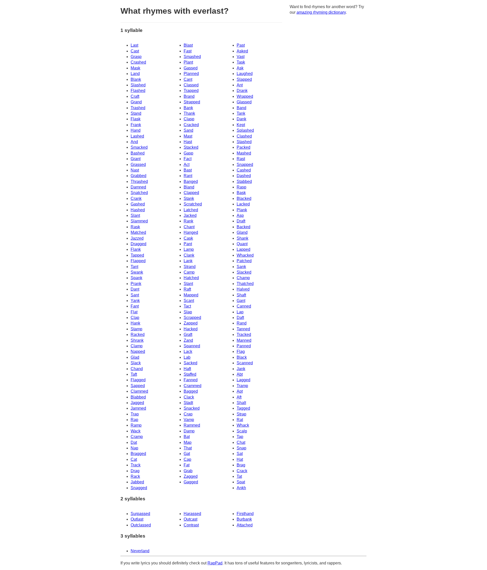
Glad (135, 357)
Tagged (243, 408)
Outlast (137, 519)
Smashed (192, 56)
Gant (241, 300)
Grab (188, 471)
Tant (134, 266)
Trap (135, 414)
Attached (245, 525)
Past (241, 45)
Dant (135, 289)
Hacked (191, 329)
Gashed (138, 204)
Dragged (138, 244)
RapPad (214, 563)
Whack (243, 425)
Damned (138, 187)
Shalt (241, 403)
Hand (136, 130)
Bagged (191, 391)
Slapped (244, 79)
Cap (187, 459)
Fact (188, 159)
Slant (135, 215)
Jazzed (137, 238)
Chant (189, 227)
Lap (240, 312)
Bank (188, 108)
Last (134, 45)
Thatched (245, 283)
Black (242, 357)
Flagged (138, 380)
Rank (188, 221)
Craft (135, 96)
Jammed (138, 408)
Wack (136, 431)
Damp (189, 431)
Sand (188, 130)
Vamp (189, 419)
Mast (188, 136)
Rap (134, 419)
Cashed (244, 170)
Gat (187, 453)
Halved (243, 289)
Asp (240, 215)
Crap (188, 414)
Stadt (188, 403)
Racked (138, 334)
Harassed (192, 513)
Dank (241, 119)
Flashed (138, 90)
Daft (240, 317)
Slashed (138, 85)
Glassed (244, 102)
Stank (189, 198)
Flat (134, 312)
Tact (187, 306)
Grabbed (138, 176)
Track (136, 465)
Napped (138, 351)
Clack (189, 397)
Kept (241, 125)
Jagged (137, 403)
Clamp (137, 346)
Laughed (245, 73)
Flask (136, 119)
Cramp (137, 436)
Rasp (241, 187)
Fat (186, 465)
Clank (189, 255)
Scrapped (192, 317)
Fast (188, 51)
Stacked (191, 147)
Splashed (245, 130)
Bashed (138, 153)
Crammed (192, 386)
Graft (188, 334)
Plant (188, 62)
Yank (135, 300)
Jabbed (137, 482)
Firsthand (245, 513)
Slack (136, 363)
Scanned (245, 363)
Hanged (191, 232)
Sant (135, 295)
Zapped (191, 323)
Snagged (139, 488)
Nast (135, 170)
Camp (189, 272)
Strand (190, 266)
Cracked (191, 125)
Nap (134, 448)
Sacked (190, 363)
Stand (136, 113)
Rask (135, 227)
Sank (241, 266)
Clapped (191, 193)
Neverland (140, 551)
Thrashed (139, 181)
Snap (241, 448)
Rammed (192, 425)
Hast (188, 142)
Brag (241, 465)
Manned (244, 340)
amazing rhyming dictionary (321, 12)
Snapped (245, 164)
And (134, 142)
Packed (243, 147)
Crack (242, 471)
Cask (188, 238)
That (188, 448)
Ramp (136, 425)
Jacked (190, 215)
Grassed (138, 164)
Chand (137, 369)
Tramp (242, 386)
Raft (187, 289)
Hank (135, 323)
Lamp (189, 249)
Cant (188, 79)
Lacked (243, 204)
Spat (241, 482)
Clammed (139, 391)
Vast (241, 56)
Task (241, 62)
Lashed (137, 136)
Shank (242, 238)
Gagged (191, 482)
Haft (187, 369)
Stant (188, 283)
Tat (239, 476)
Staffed (190, 374)
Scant (189, 300)
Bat (187, 436)
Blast (188, 45)
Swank (137, 272)
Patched (244, 261)
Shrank (137, 340)
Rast (241, 159)
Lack (188, 351)
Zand (188, 340)
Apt (240, 391)
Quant (242, 244)
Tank (241, 113)
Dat (134, 442)
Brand (189, 96)
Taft (134, 374)
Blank (136, 79)
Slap (188, 312)
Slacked (244, 272)
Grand (136, 102)
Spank (136, 278)
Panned (244, 346)
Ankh (241, 488)
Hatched (191, 278)
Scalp (242, 431)
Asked (242, 51)
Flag (241, 351)
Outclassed (141, 525)
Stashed (244, 142)
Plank (242, 210)
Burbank (244, 519)
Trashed (138, 108)
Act (186, 164)
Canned (244, 306)
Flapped (138, 261)
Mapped (191, 295)
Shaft (241, 295)
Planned (191, 73)
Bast (188, 170)
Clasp (189, 119)
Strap (241, 414)
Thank (189, 113)
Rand (242, 323)
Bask (241, 193)
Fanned (191, 380)
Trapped (191, 90)
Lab (187, 357)
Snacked (192, 408)
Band (241, 108)
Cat (134, 459)
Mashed (244, 153)
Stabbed (244, 181)
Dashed (244, 176)
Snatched (139, 193)
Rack (135, 476)
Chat (241, 442)
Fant (135, 306)
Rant (188, 176)
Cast (135, 51)
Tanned (243, 329)
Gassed (191, 68)
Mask (135, 68)
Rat (240, 419)
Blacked (244, 198)
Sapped (138, 386)
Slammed (139, 221)
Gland (242, 232)
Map (188, 442)
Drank (242, 90)
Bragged (138, 453)
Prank (136, 283)
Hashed (138, 210)
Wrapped (245, 96)
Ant (240, 85)
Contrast (191, 525)
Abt (240, 374)
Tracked (244, 334)
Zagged (191, 476)
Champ (243, 278)
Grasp (136, 56)
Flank (136, 249)
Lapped (243, 249)
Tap (240, 436)
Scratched (193, 204)
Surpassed (140, 513)
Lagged (243, 380)
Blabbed (138, 397)
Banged (191, 181)
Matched (138, 232)
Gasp (188, 153)
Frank (136, 125)
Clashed (244, 136)
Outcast (190, 519)
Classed (191, 85)
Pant (188, 244)
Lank (188, 261)
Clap (135, 317)
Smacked (139, 147)
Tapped (137, 255)
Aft (239, 397)
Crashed (138, 62)
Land (135, 73)
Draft (241, 221)
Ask (240, 68)
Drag (135, 471)
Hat (240, 459)
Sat (240, 453)
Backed (243, 227)
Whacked (245, 255)
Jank (241, 369)
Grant (136, 159)
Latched (191, 210)
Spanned (192, 346)
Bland (189, 187)
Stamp (136, 329)
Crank (136, 198)
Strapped (192, 102)
